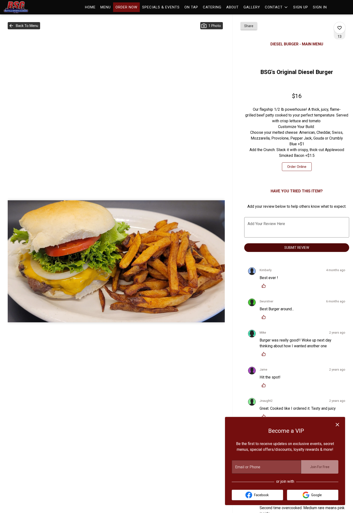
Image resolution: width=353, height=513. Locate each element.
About (232, 7)
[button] (276, 7)
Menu (105, 7)
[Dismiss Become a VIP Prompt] (337, 424)
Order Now (126, 7)
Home (90, 7)
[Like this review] (265, 286)
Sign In (320, 7)
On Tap (191, 7)
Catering (212, 7)
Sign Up (300, 7)
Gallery (251, 7)
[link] (297, 166)
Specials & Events (161, 7)
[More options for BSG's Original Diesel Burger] (339, 28)
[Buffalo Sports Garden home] (25, 7)
